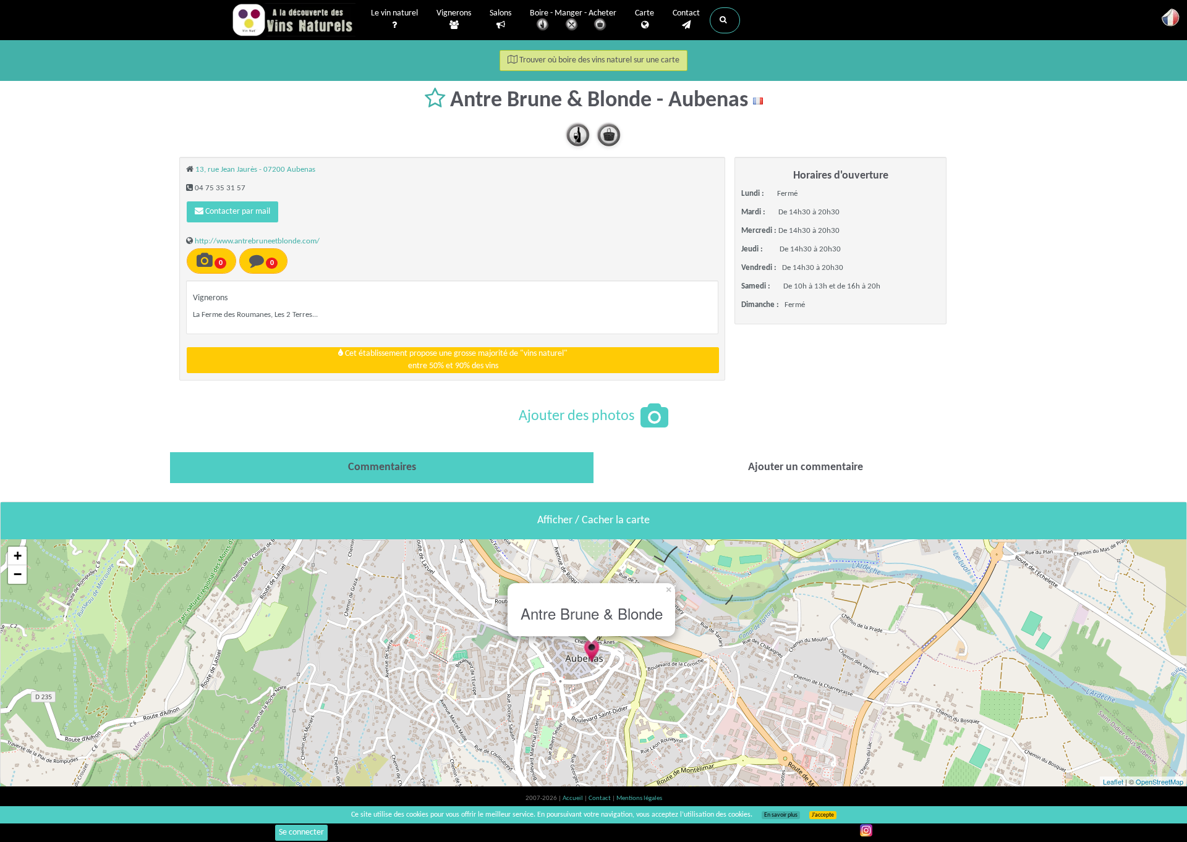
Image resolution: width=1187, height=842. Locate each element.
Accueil (573, 798)
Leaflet (1113, 781)
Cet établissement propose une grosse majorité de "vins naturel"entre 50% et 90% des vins (455, 360)
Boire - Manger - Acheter (573, 13)
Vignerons (453, 13)
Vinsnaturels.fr (293, 19)
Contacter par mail (236, 211)
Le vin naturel (394, 13)
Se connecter (301, 832)
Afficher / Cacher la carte (593, 520)
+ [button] (18, 555)
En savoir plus (781, 815)
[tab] (382, 467)
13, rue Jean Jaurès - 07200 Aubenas (255, 170)
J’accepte (823, 815)
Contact (686, 13)
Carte (644, 13)
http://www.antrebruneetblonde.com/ (257, 241)
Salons (500, 13)
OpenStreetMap (1159, 781)
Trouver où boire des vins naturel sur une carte (598, 60)
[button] (725, 20)
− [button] (18, 574)
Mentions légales (639, 798)
